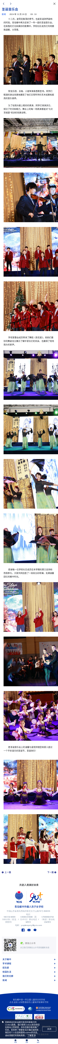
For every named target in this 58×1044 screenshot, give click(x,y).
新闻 (5, 980)
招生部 (6, 967)
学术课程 (7, 963)
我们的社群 (8, 976)
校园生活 (7, 972)
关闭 (49, 1029)
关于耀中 (7, 959)
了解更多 (31, 1035)
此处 (16, 1002)
